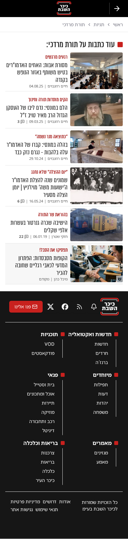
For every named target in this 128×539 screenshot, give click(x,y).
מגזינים (101, 453)
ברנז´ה (102, 362)
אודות (65, 501)
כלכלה (48, 471)
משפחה (100, 412)
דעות (103, 394)
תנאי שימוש (46, 509)
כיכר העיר (45, 480)
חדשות (101, 344)
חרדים (102, 353)
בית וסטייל (44, 384)
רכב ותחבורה (41, 421)
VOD (49, 344)
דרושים (49, 501)
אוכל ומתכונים (40, 394)
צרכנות (47, 453)
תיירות (48, 403)
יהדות (102, 403)
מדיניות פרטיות (25, 501)
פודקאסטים (43, 353)
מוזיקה (47, 412)
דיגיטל (48, 430)
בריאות (47, 462)
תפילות (101, 384)
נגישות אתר (22, 509)
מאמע (102, 462)
